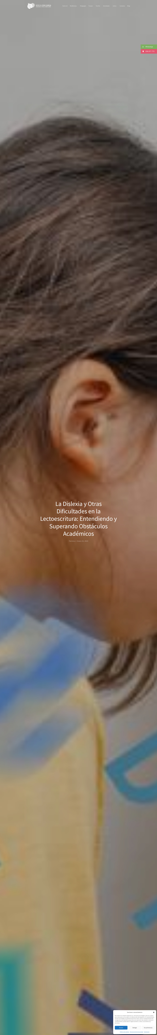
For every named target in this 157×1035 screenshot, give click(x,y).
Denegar (134, 1027)
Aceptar (121, 1027)
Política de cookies (124, 1031)
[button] (154, 1012)
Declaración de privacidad (136, 1031)
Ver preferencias (148, 1027)
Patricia (72, 541)
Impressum (146, 1031)
